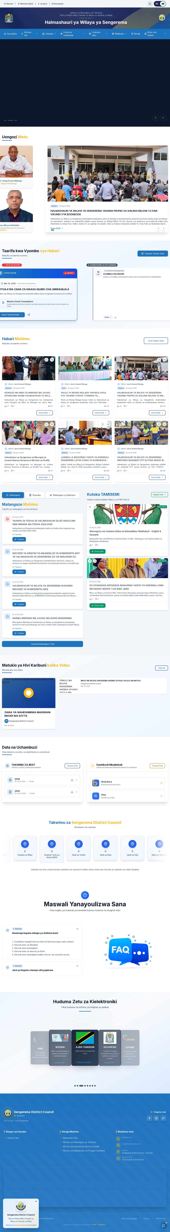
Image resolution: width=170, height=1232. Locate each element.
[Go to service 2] (79, 1085)
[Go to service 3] (81, 1085)
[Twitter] (163, 1118)
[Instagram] (156, 1118)
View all (161, 668)
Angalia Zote (158, 494)
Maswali (9, 4)
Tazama (20, 539)
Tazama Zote (72, 766)
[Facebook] (149, 1118)
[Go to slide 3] (13, 120)
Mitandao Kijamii (26, 4)
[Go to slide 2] (9, 120)
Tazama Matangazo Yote (42, 644)
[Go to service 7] (91, 1085)
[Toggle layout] (36, 1201)
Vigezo (146, 1218)
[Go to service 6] (88, 1085)
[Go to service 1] (76, 1085)
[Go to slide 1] (5, 120)
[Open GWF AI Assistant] (163, 1225)
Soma (100, 317)
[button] (42, 941)
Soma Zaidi (55, 228)
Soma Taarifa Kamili (17, 315)
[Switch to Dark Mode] (150, 3)
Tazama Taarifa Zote (154, 253)
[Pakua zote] (72, 780)
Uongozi (43, 4)
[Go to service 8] (93, 1085)
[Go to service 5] (86, 1085)
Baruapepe (58, 4)
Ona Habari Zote (156, 340)
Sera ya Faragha (129, 1218)
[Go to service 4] (84, 1085)
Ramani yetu (161, 1218)
